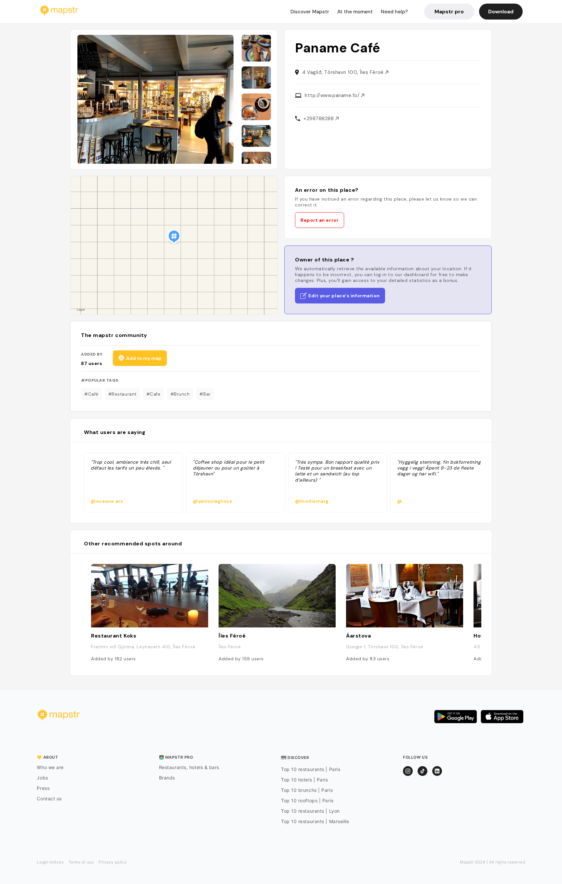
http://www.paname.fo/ (333, 95)
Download (501, 11)
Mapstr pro (449, 11)
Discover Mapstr (309, 11)
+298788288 (319, 118)
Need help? (394, 11)
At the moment (355, 11)
